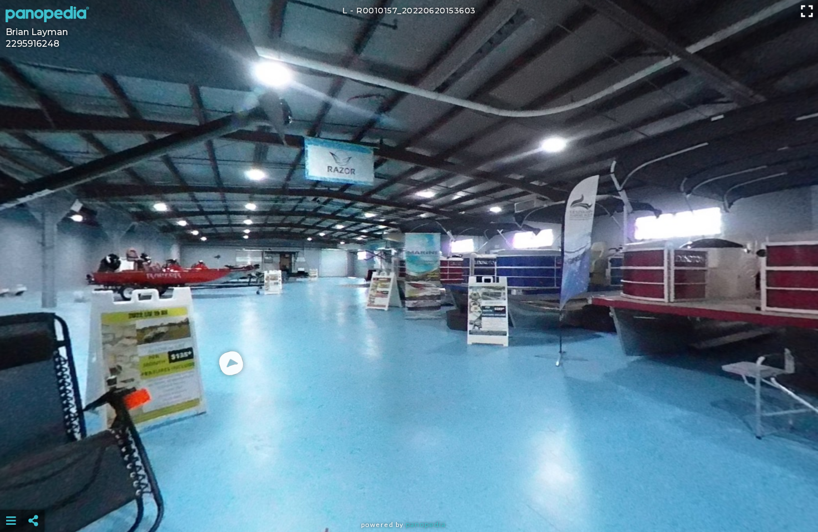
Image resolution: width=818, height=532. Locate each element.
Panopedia (426, 524)
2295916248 (33, 43)
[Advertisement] (409, 493)
